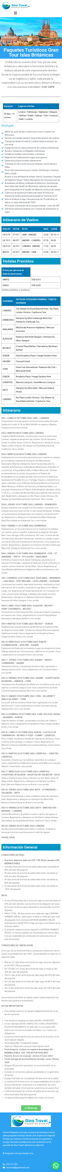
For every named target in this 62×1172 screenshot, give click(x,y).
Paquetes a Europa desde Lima (19, 1153)
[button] (15, 13)
